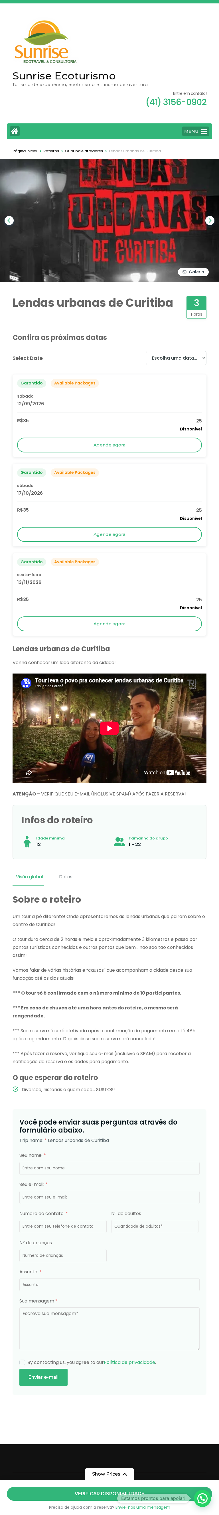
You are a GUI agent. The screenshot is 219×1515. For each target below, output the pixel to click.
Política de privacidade (129, 1362)
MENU (191, 131)
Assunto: (30, 1271)
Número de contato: (43, 1213)
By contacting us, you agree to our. (91, 1362)
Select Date (28, 358)
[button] (202, 1498)
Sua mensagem (38, 1301)
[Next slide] (209, 220)
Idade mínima (50, 838)
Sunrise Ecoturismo (64, 75)
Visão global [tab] (29, 876)
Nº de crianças (35, 1242)
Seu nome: (32, 1155)
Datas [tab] (65, 876)
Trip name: (33, 1140)
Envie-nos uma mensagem (142, 1507)
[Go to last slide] (9, 220)
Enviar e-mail (43, 1377)
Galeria (196, 272)
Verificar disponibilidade (109, 1493)
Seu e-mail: (33, 1184)
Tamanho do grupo (148, 838)
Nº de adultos (126, 1213)
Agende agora (109, 445)
